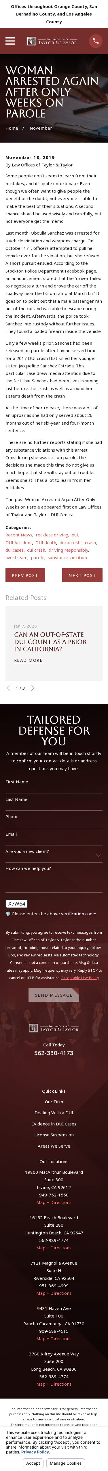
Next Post (82, 575)
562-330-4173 (53, 1053)
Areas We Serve (54, 1146)
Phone (11, 816)
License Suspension (54, 1135)
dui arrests (71, 542)
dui (75, 535)
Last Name (16, 799)
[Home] (52, 41)
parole (37, 557)
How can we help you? (28, 868)
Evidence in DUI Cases (53, 1124)
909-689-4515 (54, 1331)
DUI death (45, 542)
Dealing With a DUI (54, 1112)
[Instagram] (61, 1069)
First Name (16, 781)
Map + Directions (53, 1202)
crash (90, 542)
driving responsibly (68, 550)
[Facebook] (47, 1069)
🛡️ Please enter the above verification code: (50, 913)
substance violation (67, 557)
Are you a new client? (27, 851)
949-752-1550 (54, 1195)
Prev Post (25, 575)
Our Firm (54, 1101)
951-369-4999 (54, 1285)
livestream (16, 557)
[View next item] (32, 688)
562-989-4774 (54, 1240)
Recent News (18, 535)
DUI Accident (18, 542)
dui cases (14, 550)
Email (11, 834)
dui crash (36, 550)
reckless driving (52, 535)
